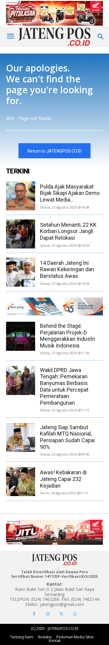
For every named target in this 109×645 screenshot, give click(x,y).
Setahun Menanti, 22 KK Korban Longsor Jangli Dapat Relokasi (68, 231)
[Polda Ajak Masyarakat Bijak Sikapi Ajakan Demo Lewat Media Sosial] (20, 195)
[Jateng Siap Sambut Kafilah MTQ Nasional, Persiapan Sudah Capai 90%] (20, 437)
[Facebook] (34, 614)
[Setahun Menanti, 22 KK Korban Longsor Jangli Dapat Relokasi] (20, 233)
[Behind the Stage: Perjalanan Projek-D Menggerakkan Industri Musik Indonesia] (20, 336)
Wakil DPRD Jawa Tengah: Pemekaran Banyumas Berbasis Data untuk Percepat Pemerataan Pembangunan (64, 386)
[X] (61, 614)
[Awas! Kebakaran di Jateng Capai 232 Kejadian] (20, 481)
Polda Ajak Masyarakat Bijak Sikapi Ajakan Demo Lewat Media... (70, 193)
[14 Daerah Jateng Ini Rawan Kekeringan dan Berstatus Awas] (20, 272)
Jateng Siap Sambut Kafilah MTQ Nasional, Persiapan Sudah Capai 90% (67, 437)
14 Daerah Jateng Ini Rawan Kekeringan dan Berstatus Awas (67, 269)
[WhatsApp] (75, 614)
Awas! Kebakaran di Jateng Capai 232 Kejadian (63, 479)
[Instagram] (47, 614)
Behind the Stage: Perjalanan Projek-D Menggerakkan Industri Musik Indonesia (67, 336)
